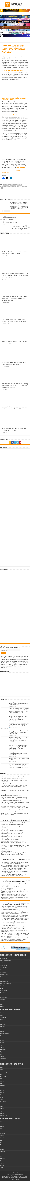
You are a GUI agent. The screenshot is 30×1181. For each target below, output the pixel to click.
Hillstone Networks (4, 1033)
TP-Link (2, 1002)
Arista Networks (3, 965)
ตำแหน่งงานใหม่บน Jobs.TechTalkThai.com (15, 820)
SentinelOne (3, 1049)
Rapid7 (1, 1045)
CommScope (3, 972)
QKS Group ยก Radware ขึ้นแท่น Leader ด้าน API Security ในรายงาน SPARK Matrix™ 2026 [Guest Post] (19, 732)
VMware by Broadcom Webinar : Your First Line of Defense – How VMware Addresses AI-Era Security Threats (18, 703)
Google (1, 1135)
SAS (1, 1156)
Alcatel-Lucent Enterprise (5, 960)
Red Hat (2, 1149)
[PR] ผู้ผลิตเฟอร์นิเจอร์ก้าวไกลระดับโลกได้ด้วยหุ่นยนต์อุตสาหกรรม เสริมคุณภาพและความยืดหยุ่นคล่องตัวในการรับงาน (10, 220)
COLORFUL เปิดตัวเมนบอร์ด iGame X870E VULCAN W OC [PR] (15, 933)
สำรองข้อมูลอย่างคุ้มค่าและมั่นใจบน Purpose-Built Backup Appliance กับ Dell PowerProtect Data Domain (18, 753)
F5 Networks (3, 976)
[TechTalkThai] (15, 4)
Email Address (4, 650)
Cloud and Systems (12, 56)
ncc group (13, 186)
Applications (5, 56)
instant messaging (5, 186)
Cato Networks (3, 967)
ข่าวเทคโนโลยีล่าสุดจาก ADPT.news (13, 904)
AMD (1, 1067)
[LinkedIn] (17, 442)
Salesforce (2, 1151)
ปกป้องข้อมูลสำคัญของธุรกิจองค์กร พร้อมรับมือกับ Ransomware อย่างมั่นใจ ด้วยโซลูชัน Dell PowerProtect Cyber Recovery (18, 766)
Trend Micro (3, 1058)
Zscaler (1, 1061)
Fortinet (2, 1006)
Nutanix (2, 1094)
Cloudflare (2, 1019)
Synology (2, 1113)
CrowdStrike (3, 1022)
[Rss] (10, 442)
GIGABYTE (2, 1074)
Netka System (3, 992)
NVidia (1, 1097)
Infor (1, 1142)
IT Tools (17, 57)
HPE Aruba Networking (5, 983)
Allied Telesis (3, 963)
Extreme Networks (4, 974)
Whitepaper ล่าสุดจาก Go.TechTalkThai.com (14, 860)
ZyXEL (1, 1004)
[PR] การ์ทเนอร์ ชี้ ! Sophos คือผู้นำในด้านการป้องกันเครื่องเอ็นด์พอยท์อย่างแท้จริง (19, 228)
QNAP (1, 1104)
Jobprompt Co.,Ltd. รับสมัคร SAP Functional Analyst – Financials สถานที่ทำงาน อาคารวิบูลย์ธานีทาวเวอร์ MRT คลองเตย (13, 842)
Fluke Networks (3, 979)
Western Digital (3, 1115)
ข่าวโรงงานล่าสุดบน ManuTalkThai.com (14, 881)
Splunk (1, 1054)
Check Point (3, 1017)
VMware (2, 1165)
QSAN (1, 1106)
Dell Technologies (4, 1072)
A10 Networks (3, 958)
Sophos (2, 1051)
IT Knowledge (13, 57)
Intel (1, 1088)
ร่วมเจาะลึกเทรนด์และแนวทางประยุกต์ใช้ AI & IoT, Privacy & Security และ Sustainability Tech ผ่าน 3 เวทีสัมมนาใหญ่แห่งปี (15, 298)
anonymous (12, 184)
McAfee (2, 1040)
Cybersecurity (19, 56)
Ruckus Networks (4, 997)
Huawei (2, 985)
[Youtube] (20, 442)
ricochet (25, 186)
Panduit (2, 995)
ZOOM (1, 1167)
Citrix (1, 1131)
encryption (19, 184)
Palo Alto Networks (4, 1038)
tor (2, 188)
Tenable (2, 1056)
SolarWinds (2, 999)
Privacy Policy (19, 666)
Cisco (1, 969)
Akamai (1, 1012)
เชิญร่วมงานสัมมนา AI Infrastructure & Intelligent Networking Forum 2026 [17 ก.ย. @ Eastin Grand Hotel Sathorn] (18, 747)
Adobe (1, 1121)
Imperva (2, 1035)
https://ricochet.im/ (21, 167)
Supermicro (2, 1110)
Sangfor (2, 1047)
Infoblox (2, 988)
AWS (1, 1128)
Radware (2, 1042)
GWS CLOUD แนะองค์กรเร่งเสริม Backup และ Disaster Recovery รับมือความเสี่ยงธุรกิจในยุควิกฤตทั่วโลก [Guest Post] (19, 718)
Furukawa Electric (4, 981)
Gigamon (2, 1031)
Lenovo (2, 1090)
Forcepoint (2, 1024)
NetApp (2, 1092)
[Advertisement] (12, 633)
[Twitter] (15, 442)
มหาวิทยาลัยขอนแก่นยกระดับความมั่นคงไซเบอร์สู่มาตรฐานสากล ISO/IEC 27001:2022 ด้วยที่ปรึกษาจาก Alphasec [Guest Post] (15, 385)
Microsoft (2, 1144)
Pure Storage (3, 1101)
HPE (1, 1078)
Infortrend (2, 1085)
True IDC (2, 1163)
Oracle (1, 1099)
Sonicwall (2, 1160)
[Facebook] (12, 442)
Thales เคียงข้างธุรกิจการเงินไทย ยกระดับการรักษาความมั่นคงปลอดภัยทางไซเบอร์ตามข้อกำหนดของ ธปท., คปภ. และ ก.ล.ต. (15, 275)
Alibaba (2, 1126)
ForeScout (2, 1026)
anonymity (6, 184)
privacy (19, 186)
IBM (1, 1083)
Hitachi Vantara (3, 1076)
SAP (1, 1154)
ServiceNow (2, 1158)
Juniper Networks (4, 990)
